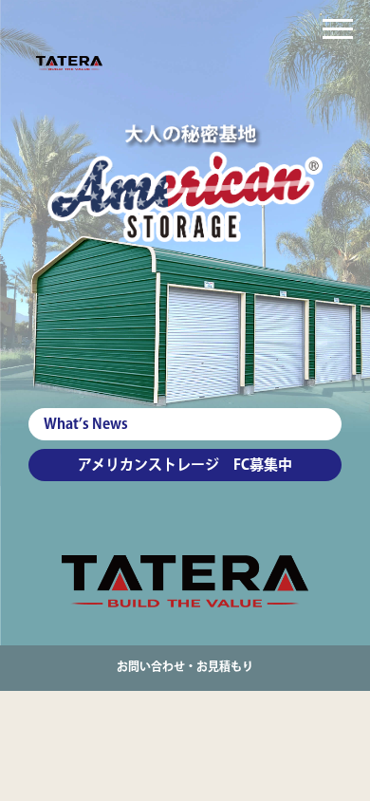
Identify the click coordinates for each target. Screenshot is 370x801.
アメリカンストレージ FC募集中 (185, 465)
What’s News (86, 425)
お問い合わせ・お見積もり (185, 668)
